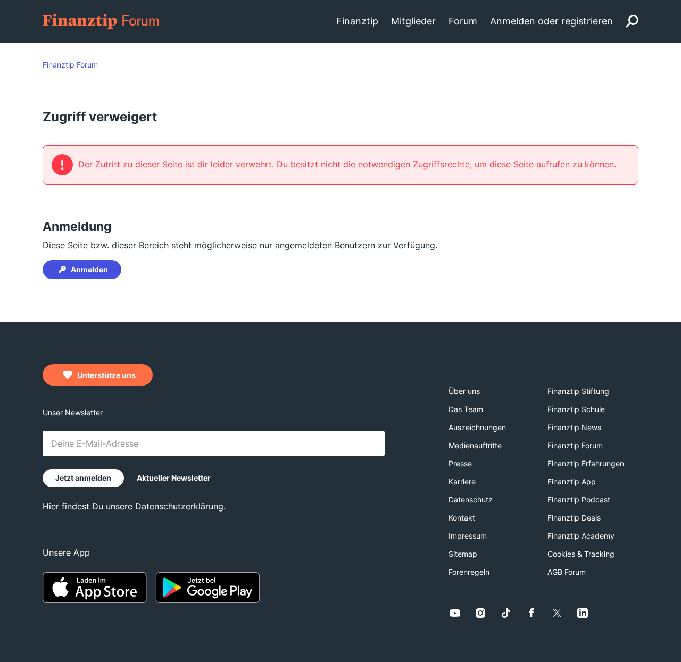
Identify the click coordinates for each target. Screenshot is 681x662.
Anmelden (89, 269)
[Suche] (632, 21)
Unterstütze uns (106, 375)
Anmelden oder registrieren (551, 21)
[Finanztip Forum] (101, 20)
